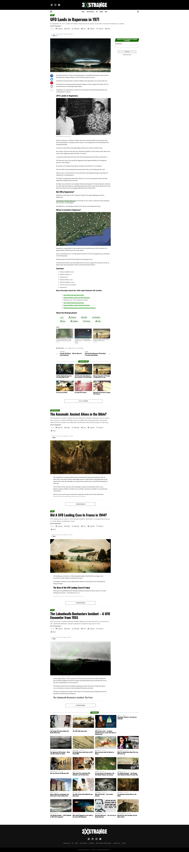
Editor (54, 35)
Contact (124, 843)
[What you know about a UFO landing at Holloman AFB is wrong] (101, 333)
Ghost (83, 11)
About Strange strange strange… (104, 843)
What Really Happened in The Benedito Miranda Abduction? (79, 307)
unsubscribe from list (127, 54)
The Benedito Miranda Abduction (66, 201)
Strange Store (66, 843)
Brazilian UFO (72, 348)
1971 (66, 348)
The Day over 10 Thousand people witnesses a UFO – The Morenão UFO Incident (83, 341)
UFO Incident (80, 348)
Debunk (101, 11)
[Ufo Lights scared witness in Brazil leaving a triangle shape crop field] (64, 333)
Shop (106, 11)
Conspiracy (91, 843)
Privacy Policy (116, 843)
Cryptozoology (90, 11)
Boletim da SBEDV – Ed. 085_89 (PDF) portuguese (76, 297)
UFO (97, 11)
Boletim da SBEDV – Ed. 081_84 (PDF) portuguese (76, 305)
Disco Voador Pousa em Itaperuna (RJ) (73, 295)
